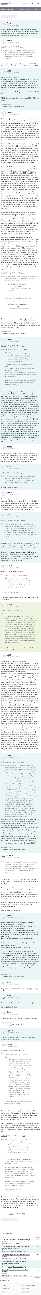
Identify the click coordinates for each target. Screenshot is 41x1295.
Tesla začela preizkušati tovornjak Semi (16, 1255)
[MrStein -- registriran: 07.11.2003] (3, 566)
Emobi (9, 71)
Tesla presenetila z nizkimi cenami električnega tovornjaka (14, 1262)
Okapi (9, 466)
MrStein (9, 565)
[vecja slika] (18, 285)
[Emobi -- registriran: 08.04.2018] (3, 71)
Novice (10, 1243)
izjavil (21, 47)
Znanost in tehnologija (19, 1252)
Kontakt (4, 1292)
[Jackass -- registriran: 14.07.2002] (3, 113)
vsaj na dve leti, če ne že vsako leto (19, 279)
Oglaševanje (25, 1288)
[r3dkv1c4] (3, 856)
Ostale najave (17, 1243)
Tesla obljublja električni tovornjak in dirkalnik (15, 1270)
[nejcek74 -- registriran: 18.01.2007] (3, 1031)
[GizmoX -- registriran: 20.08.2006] (3, 756)
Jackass (10, 112)
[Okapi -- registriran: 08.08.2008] (3, 467)
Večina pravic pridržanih (28, 1285)
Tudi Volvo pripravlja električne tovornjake (16, 1240)
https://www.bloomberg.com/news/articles (14, 947)
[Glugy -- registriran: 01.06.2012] (3, 24)
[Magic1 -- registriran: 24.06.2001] (3, 41)
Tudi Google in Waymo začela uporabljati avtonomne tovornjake (16, 1247)
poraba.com (8, 382)
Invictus (9, 996)
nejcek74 (10, 1031)
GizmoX (3, 273)
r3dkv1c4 (10, 855)
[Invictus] (3, 996)
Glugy (9, 23)
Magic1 (9, 40)
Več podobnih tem (5, 1280)
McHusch (4, 1241)
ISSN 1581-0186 (26, 1292)
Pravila (4, 1285)
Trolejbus (4, 1037)
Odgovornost (5, 1288)
